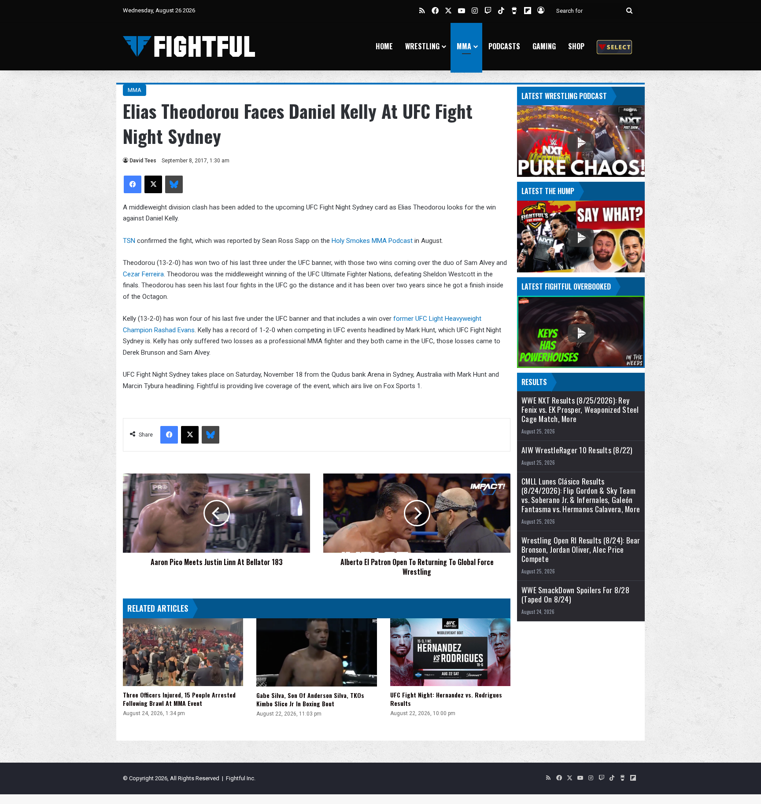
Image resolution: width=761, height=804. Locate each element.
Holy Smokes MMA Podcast (372, 241)
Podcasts (504, 46)
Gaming (544, 46)
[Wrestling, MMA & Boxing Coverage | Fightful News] (189, 46)
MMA (464, 46)
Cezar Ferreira (143, 274)
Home (384, 46)
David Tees (142, 161)
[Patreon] (614, 46)
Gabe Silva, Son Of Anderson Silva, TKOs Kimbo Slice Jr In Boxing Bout (310, 699)
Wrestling (422, 46)
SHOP (576, 46)
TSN (129, 241)
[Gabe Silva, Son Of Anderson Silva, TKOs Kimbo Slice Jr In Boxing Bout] (316, 652)
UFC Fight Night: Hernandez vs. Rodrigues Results (446, 699)
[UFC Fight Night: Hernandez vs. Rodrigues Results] (450, 652)
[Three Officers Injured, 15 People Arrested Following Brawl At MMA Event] (183, 652)
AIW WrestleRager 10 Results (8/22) (577, 450)
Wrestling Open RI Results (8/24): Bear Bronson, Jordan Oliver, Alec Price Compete (580, 549)
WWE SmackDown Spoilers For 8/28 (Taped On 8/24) (575, 594)
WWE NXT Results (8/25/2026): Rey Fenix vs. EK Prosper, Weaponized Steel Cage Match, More (580, 409)
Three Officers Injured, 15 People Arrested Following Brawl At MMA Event (179, 699)
